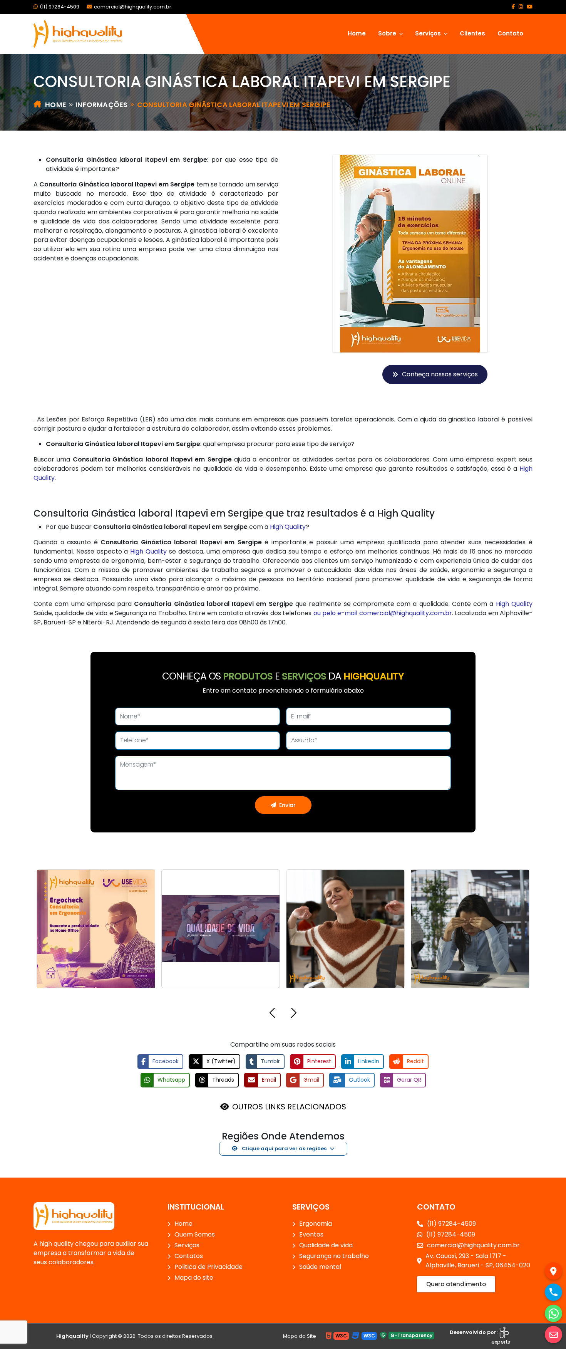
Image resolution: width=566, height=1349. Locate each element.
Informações (101, 104)
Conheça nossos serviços (440, 374)
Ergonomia (315, 1223)
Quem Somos (194, 1234)
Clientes (472, 33)
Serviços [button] (428, 33)
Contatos (188, 1256)
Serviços (186, 1245)
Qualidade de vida (326, 1245)
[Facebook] (513, 6)
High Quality (288, 526)
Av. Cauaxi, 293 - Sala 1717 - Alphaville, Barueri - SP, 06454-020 (477, 1261)
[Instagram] (521, 6)
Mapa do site (193, 1277)
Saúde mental (320, 1266)
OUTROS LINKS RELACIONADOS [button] (289, 1106)
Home (357, 33)
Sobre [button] (388, 33)
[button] (272, 1014)
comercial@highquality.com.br (132, 6)
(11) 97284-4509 (59, 6)
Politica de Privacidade (208, 1266)
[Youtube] (530, 6)
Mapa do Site (299, 1336)
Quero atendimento (456, 1284)
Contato (510, 33)
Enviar (287, 805)
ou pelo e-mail (336, 613)
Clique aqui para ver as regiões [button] (284, 1148)
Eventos (311, 1234)
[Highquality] (73, 1215)
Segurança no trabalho (334, 1256)
